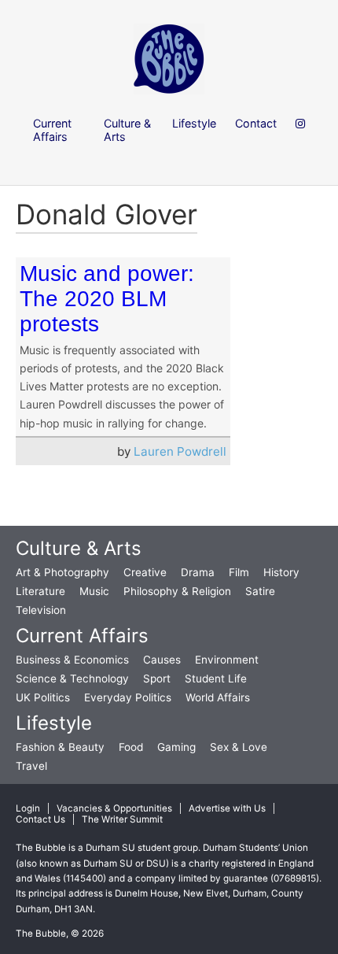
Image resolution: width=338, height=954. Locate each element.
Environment (227, 659)
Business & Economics (72, 659)
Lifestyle (54, 723)
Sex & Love (238, 747)
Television (41, 610)
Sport (157, 678)
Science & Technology (72, 678)
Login (28, 808)
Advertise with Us (227, 808)
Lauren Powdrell (180, 451)
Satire (260, 591)
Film (239, 572)
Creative (145, 572)
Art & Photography (62, 572)
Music (94, 591)
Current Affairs (82, 635)
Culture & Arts (78, 548)
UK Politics (43, 697)
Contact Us (40, 819)
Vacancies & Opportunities (114, 808)
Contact (256, 123)
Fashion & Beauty (60, 747)
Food (131, 747)
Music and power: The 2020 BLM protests (107, 298)
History (281, 572)
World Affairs (218, 697)
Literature (40, 591)
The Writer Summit (122, 819)
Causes (162, 659)
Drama (198, 572)
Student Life (216, 678)
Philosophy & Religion (177, 591)
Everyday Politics (127, 697)
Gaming (176, 747)
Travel (31, 766)
